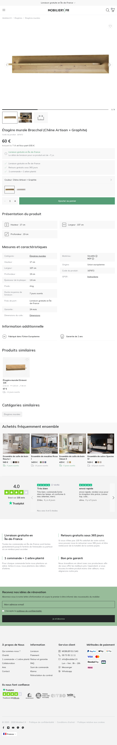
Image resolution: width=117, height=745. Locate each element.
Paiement (34, 655)
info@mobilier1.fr (70, 659)
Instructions (92, 276)
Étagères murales (32, 18)
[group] (52, 495)
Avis (4, 667)
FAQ (32, 663)
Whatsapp (67, 671)
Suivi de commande (39, 667)
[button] (58, 2)
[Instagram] (9, 727)
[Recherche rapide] (107, 10)
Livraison (34, 651)
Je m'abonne (58, 619)
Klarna (33, 671)
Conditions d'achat (66, 722)
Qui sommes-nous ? (11, 651)
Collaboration (8, 663)
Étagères (18, 18)
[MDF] (93, 258)
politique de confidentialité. (29, 611)
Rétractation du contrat (41, 675)
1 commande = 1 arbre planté (16, 659)
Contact (6, 671)
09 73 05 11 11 (69, 655)
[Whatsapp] (24, 727)
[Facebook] (4, 727)
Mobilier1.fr (7, 18)
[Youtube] (14, 727)
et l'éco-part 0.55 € (25, 145)
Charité (5, 655)
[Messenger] (19, 727)
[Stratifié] (96, 256)
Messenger (67, 667)
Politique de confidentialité (41, 722)
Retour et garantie (39, 659)
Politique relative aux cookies (91, 722)
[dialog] (31, 153)
